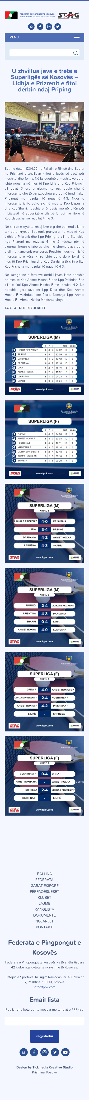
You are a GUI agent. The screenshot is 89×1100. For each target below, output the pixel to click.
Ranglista (44, 909)
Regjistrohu (44, 1036)
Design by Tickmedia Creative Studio (44, 1070)
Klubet (44, 897)
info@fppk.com (44, 987)
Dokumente (44, 915)
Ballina (44, 874)
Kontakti (44, 927)
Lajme (44, 903)
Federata (44, 880)
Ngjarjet (44, 921)
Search (78, 52)
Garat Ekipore (45, 886)
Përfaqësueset (44, 892)
